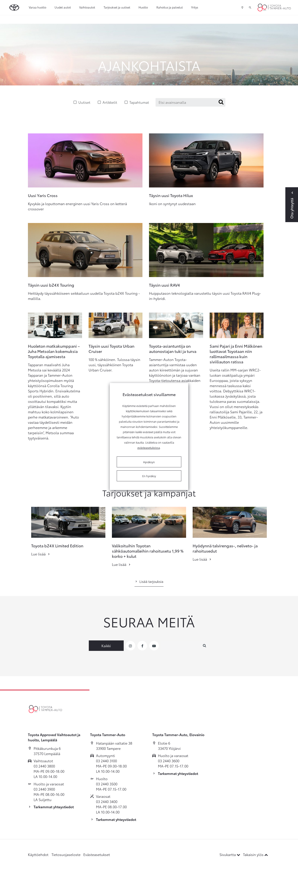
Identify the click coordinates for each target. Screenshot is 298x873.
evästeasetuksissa (148, 447)
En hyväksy (149, 476)
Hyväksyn (149, 462)
